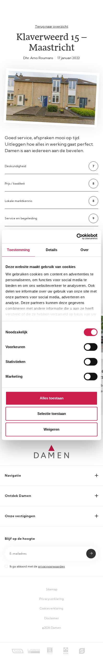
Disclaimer (51, 618)
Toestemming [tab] (18, 250)
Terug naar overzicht (51, 26)
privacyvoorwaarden (51, 566)
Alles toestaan (51, 398)
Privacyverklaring (51, 599)
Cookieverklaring (51, 608)
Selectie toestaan (51, 414)
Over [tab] (84, 250)
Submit (91, 553)
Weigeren (51, 429)
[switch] (90, 347)
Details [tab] (51, 250)
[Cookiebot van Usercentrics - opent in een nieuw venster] (76, 236)
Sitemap (51, 589)
